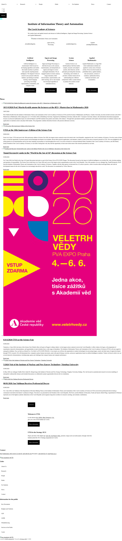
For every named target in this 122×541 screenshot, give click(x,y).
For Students (75, 4)
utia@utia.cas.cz (52, 453)
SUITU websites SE (9, 539)
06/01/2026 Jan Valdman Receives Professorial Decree (26, 383)
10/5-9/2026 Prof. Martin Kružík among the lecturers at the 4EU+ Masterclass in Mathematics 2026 (45, 107)
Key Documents (5, 504)
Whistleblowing (5, 522)
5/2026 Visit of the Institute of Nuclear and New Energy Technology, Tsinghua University (41, 364)
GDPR (3, 518)
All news (31, 404)
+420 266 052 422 (27, 453)
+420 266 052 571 (43, 453)
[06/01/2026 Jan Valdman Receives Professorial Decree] (18, 379)
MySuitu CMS (23, 539)
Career (3, 532)
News (92, 4)
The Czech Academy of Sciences (41, 29)
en (4, 11)
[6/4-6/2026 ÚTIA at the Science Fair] (50, 335)
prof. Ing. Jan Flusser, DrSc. (53, 435)
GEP (2, 513)
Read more (6, 124)
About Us (3, 4)
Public (56, 4)
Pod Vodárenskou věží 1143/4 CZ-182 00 (11, 453)
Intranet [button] (3, 15)
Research (22, 4)
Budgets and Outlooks (7, 509)
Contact (109, 4)
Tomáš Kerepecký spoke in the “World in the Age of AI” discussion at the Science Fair (40, 153)
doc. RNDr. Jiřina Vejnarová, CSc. (45, 417)
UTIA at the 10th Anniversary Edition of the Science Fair (27, 130)
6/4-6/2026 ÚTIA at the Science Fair (18, 340)
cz (3, 9)
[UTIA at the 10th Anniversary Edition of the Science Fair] (19, 126)
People (40, 4)
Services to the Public (7, 527)
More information (30, 90)
